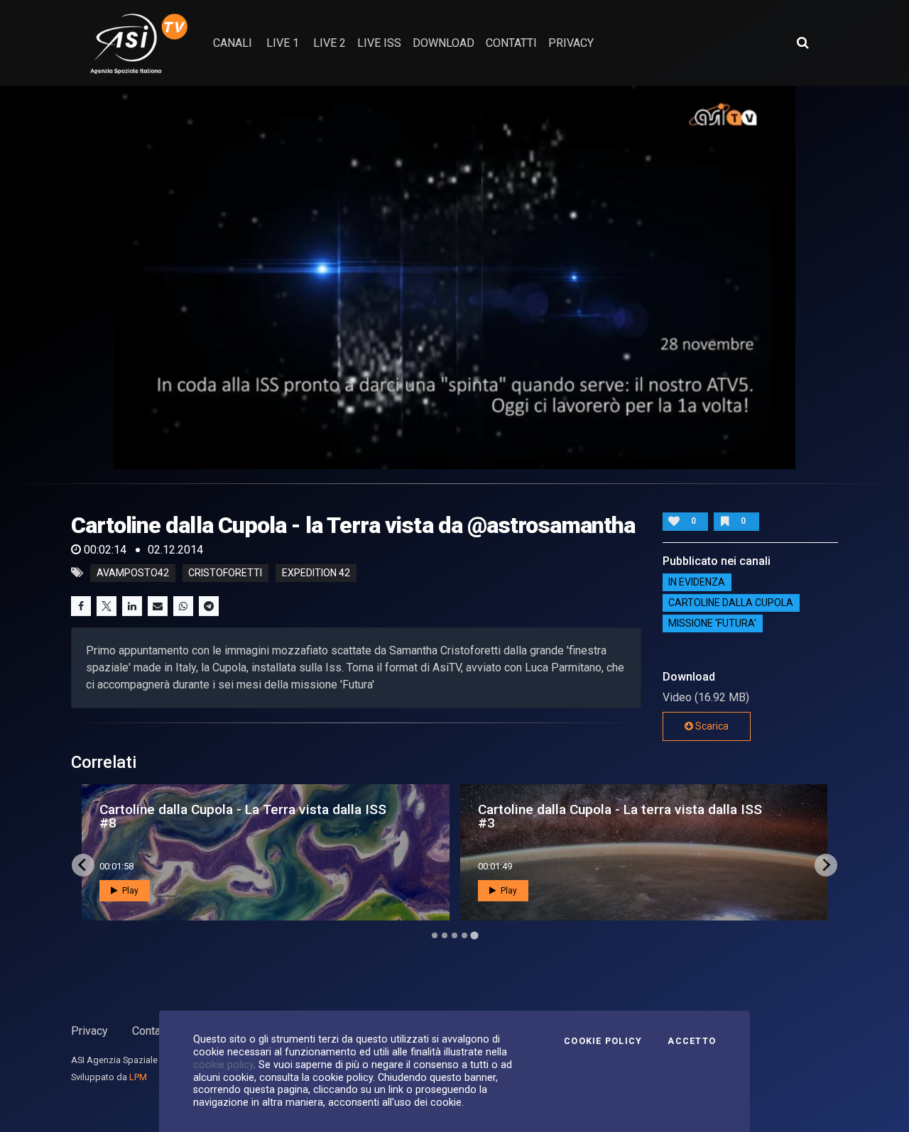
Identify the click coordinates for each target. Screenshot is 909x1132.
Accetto (692, 1041)
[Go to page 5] (474, 935)
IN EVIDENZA (696, 582)
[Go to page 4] (464, 935)
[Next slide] (826, 865)
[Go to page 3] (454, 935)
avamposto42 (133, 572)
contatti (511, 43)
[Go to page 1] (434, 935)
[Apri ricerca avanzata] (802, 42)
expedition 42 (316, 572)
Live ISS (379, 43)
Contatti (151, 1031)
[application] (454, 277)
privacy (571, 43)
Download (443, 43)
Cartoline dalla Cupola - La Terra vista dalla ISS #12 (242, 816)
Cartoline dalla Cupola (730, 603)
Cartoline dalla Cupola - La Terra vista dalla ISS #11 (621, 816)
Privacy (89, 1031)
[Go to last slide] (83, 865)
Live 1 (282, 43)
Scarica (711, 726)
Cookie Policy (603, 1041)
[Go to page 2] (444, 935)
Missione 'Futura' (712, 624)
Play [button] (129, 891)
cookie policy (223, 1064)
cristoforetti (225, 572)
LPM (138, 1077)
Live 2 (329, 43)
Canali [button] (232, 43)
